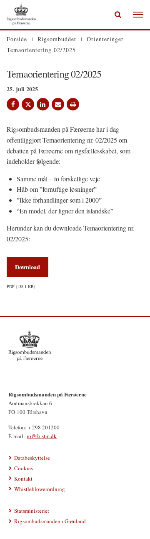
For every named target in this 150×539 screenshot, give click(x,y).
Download (27, 267)
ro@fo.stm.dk (42, 436)
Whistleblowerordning (39, 489)
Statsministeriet (31, 510)
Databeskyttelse (32, 457)
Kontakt (23, 478)
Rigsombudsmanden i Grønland (50, 521)
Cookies (23, 468)
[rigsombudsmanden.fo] (75, 346)
